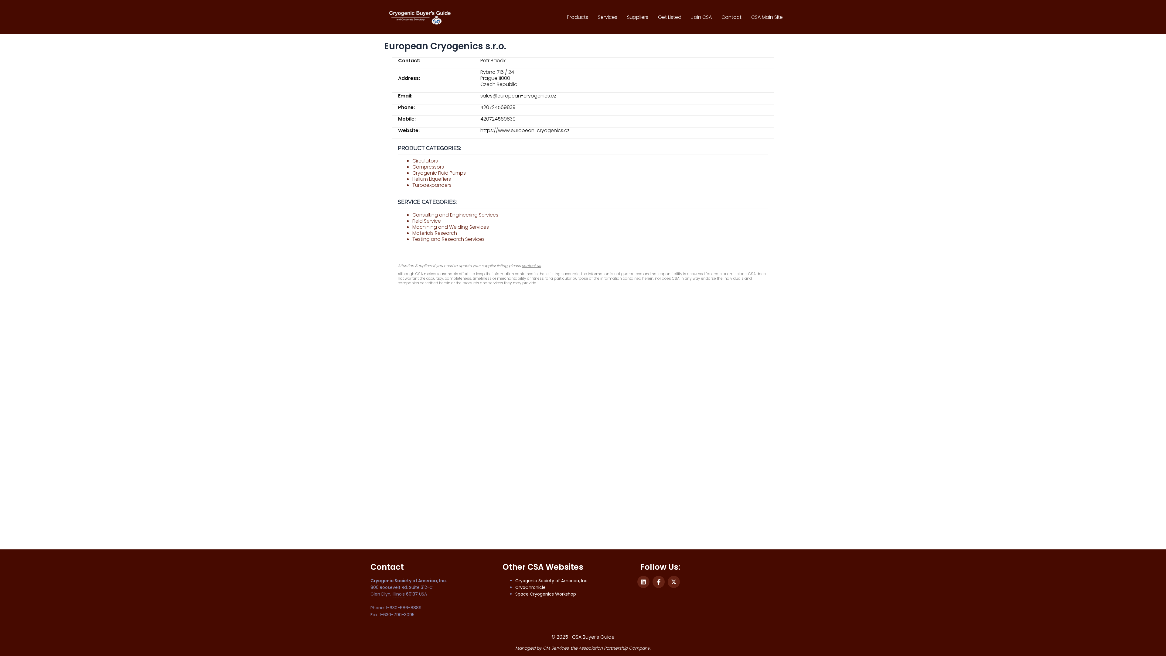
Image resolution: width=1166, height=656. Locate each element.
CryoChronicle (530, 587)
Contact (731, 17)
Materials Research (434, 233)
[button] (643, 582)
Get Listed (669, 17)
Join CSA (701, 17)
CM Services (556, 648)
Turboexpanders (432, 185)
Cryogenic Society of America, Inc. (551, 581)
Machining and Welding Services (450, 227)
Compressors (428, 166)
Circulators (425, 160)
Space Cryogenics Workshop (545, 594)
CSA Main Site (767, 17)
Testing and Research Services (448, 239)
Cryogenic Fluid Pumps (439, 172)
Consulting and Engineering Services (455, 214)
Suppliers (637, 17)
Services (607, 17)
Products (577, 17)
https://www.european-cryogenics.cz (525, 130)
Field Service (426, 220)
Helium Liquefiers (431, 179)
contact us (531, 265)
